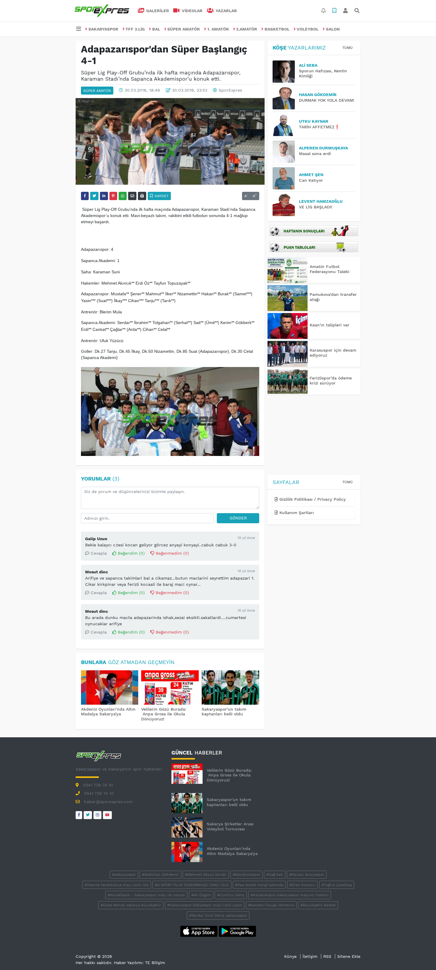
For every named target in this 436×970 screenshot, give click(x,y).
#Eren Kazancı (302, 885)
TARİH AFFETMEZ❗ (319, 127)
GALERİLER (157, 10)
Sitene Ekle (348, 956)
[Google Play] (237, 930)
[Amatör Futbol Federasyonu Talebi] (288, 270)
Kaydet (161, 196)
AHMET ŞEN (311, 174)
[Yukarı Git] (420, 955)
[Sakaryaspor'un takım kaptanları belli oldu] (230, 688)
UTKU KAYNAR (313, 121)
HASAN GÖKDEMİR (318, 94)
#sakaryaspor (124, 874)
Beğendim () (130, 553)
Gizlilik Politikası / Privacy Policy (312, 499)
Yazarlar (225, 10)
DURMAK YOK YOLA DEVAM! (326, 100)
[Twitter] (88, 815)
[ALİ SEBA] (286, 71)
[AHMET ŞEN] (286, 178)
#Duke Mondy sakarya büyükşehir (131, 905)
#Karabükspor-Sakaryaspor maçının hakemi (290, 895)
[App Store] (199, 930)
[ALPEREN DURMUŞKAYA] (286, 152)
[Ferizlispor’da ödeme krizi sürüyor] (288, 382)
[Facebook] (79, 815)
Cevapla (98, 553)
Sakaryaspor (103, 29)
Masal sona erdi (315, 153)
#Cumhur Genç (230, 895)
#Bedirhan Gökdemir (160, 874)
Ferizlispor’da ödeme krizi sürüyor (331, 380)
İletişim (310, 956)
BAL (156, 29)
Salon (333, 29)
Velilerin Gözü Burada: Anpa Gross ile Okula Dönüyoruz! (163, 714)
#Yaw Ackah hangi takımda (259, 885)
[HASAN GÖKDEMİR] (286, 98)
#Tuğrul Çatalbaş (337, 885)
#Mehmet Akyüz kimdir (206, 874)
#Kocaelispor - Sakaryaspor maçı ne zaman (146, 895)
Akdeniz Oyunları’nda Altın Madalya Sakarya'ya (108, 712)
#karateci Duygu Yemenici (271, 905)
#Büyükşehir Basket (318, 905)
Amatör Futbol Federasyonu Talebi (329, 269)
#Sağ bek (274, 874)
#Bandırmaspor (246, 874)
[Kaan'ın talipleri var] (288, 326)
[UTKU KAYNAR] (286, 125)
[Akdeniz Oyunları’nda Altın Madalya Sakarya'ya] (110, 688)
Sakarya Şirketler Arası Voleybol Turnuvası (230, 826)
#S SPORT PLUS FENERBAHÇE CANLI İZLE (192, 885)
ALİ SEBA (308, 65)
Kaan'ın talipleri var (329, 325)
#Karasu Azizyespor (306, 874)
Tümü (347, 48)
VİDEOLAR (192, 10)
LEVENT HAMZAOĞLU (321, 201)
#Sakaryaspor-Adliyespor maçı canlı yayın (204, 905)
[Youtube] (107, 815)
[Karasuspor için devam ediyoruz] (288, 354)
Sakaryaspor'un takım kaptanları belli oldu (224, 712)
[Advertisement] (314, 436)
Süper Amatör (183, 29)
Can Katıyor (311, 180)
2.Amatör (246, 29)
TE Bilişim (155, 962)
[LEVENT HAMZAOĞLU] (286, 205)
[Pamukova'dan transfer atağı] (288, 298)
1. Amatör (218, 29)
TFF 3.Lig (135, 29)
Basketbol (277, 29)
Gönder (238, 518)
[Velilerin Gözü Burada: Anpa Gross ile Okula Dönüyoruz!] (170, 688)
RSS (327, 956)
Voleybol (308, 29)
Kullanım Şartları (296, 512)
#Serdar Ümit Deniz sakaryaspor (218, 915)
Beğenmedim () (171, 553)
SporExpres (230, 90)
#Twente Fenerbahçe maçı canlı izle (117, 885)
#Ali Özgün (201, 895)
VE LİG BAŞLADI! (315, 207)
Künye (290, 956)
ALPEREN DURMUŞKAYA (323, 148)
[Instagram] (97, 815)
